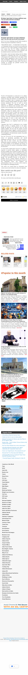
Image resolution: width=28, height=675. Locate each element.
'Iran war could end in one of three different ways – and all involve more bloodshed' (16, 240)
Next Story (18, 242)
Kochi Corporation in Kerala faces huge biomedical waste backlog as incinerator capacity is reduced (9, 247)
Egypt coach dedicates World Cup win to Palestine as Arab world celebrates (12, 375)
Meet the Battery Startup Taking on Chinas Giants (14, 400)
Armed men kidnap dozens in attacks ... (6, 264)
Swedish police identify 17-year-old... (17, 264)
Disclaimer (12, 638)
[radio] (2, 175)
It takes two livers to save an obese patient (12, 437)
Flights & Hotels (23, 1)
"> (17, 27)
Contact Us (22, 638)
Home (3, 14)
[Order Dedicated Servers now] (12, 422)
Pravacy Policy (6, 638)
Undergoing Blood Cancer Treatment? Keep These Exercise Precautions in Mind (13, 455)
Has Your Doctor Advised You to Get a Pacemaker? (13, 445)
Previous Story (8, 237)
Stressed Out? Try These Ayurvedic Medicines (12, 452)
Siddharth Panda (6, 24)
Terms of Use (17, 638)
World (8, 14)
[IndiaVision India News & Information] (14, 7)
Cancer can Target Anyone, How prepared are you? (14, 450)
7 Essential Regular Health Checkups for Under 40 (13, 458)
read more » (15, 301)
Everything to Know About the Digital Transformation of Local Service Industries (13, 320)
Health (10, 1)
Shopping (16, 1)
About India (5, 1)
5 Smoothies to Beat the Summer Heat (11, 435)
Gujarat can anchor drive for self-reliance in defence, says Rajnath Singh (13, 293)
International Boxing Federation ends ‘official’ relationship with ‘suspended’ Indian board (12, 448)
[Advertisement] (14, 79)
